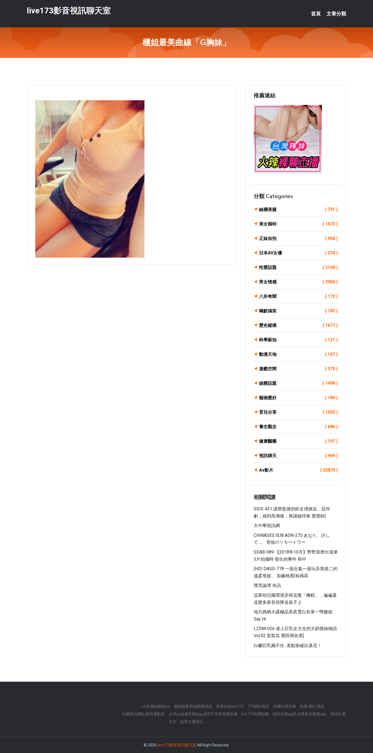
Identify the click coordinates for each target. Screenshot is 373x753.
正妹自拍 (298, 238)
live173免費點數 (255, 714)
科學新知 (298, 339)
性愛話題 (298, 267)
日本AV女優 (298, 252)
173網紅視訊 (258, 706)
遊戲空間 (298, 368)
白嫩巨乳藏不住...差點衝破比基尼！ (288, 645)
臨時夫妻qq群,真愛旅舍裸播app (300, 714)
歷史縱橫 (298, 325)
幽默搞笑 (298, 310)
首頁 (316, 13)
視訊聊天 (298, 455)
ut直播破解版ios (156, 706)
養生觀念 (298, 426)
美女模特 (298, 224)
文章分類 (336, 13)
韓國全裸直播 (284, 706)
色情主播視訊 (191, 721)
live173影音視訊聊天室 (69, 10)
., (73, 706)
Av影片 (298, 470)
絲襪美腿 (298, 209)
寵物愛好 (298, 397)
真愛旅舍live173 (230, 706)
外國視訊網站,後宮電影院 (143, 714)
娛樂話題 (298, 383)
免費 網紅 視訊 (312, 706)
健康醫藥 (298, 441)
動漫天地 (298, 354)
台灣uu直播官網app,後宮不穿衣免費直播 (203, 714)
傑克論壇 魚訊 (267, 585)
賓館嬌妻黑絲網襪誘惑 (193, 706)
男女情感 (298, 281)
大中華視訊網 (267, 525)
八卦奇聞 (298, 296)
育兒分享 (298, 412)
